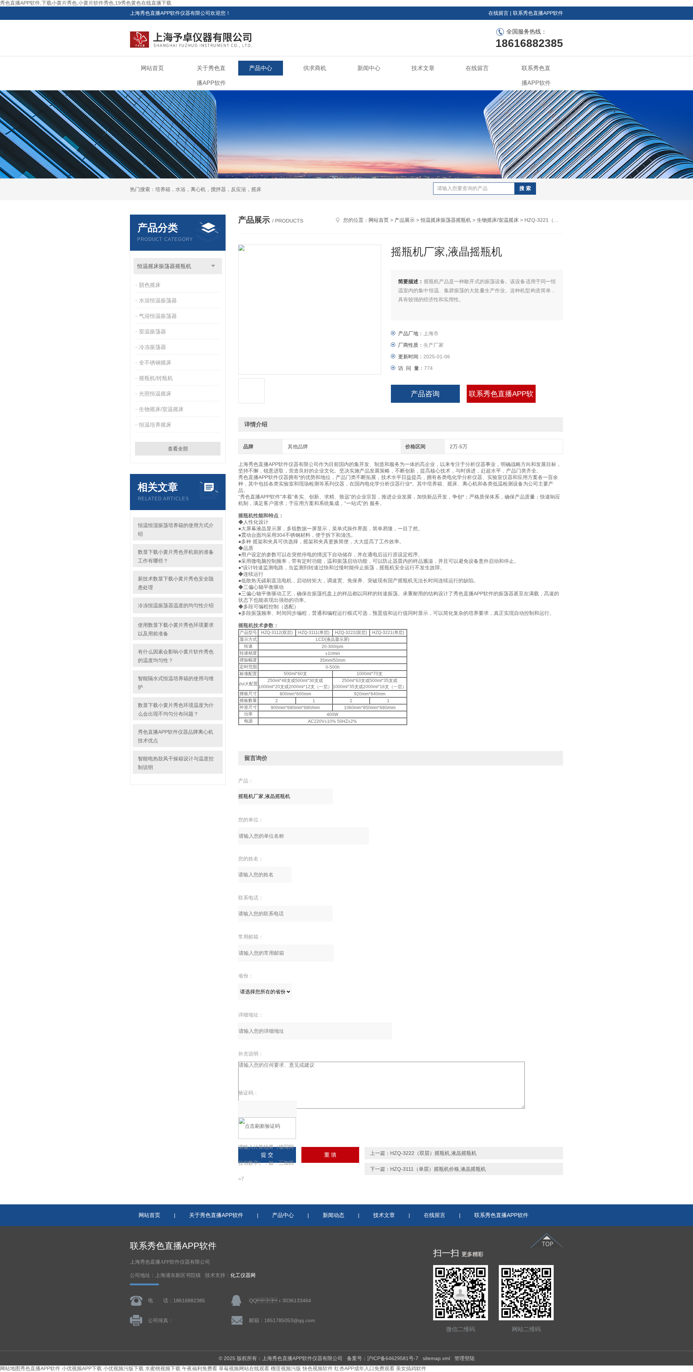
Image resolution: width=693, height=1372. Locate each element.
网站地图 (10, 1368)
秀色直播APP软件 (40, 1368)
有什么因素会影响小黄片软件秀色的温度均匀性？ (176, 656)
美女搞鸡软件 (411, 1368)
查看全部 (178, 449)
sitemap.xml (436, 1358)
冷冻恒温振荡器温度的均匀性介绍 (176, 605)
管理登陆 (464, 1358)
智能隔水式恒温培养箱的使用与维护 (176, 683)
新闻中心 (368, 68)
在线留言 (498, 13)
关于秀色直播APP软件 (211, 75)
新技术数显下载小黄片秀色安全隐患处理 (176, 583)
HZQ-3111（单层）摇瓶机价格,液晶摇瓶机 (438, 1169)
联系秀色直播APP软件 (538, 13)
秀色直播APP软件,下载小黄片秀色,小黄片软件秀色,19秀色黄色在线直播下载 (85, 3)
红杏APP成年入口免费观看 (364, 1368)
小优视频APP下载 (82, 1368)
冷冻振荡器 (152, 347)
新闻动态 (333, 1215)
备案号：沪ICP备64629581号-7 (382, 1358)
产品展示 (405, 220)
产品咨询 (425, 394)
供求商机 (314, 68)
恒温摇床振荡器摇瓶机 (164, 266)
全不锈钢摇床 (155, 362)
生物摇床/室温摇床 (161, 409)
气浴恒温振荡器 (158, 316)
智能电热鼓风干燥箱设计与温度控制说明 (176, 763)
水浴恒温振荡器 (158, 300)
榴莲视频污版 (286, 1368)
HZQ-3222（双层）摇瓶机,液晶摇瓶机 (433, 1153)
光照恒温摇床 (155, 394)
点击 (213, 266)
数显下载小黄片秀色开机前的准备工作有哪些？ (176, 556)
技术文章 (423, 68)
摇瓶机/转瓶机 (156, 378)
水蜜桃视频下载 (162, 1368)
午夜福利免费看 (199, 1368)
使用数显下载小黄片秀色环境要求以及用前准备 (176, 629)
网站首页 (152, 68)
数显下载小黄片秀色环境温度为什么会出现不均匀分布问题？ (176, 709)
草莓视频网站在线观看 (244, 1368)
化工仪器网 (243, 1275)
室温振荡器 (152, 331)
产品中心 (260, 68)
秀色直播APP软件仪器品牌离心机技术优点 (175, 736)
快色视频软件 (317, 1368)
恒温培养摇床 (155, 425)
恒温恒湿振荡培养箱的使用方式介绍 (176, 529)
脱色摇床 (150, 285)
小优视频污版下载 (123, 1368)
